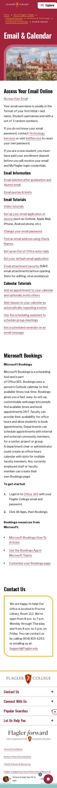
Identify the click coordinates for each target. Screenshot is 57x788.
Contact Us (11, 691)
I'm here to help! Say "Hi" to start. (24, 779)
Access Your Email (16, 98)
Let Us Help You (14, 720)
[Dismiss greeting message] (40, 774)
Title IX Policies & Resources (17, 764)
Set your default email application (26, 258)
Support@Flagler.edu (24, 648)
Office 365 (31, 494)
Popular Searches (16, 710)
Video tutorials (14, 206)
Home (28, 679)
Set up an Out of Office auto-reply (26, 251)
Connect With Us (15, 701)
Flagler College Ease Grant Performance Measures (27, 772)
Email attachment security (21, 266)
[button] (48, 779)
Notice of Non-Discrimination (17, 757)
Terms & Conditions (13, 749)
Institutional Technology (16, 22)
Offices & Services (14, 18)
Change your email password (23, 231)
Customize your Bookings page (30, 563)
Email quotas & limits (18, 192)
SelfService (33, 138)
